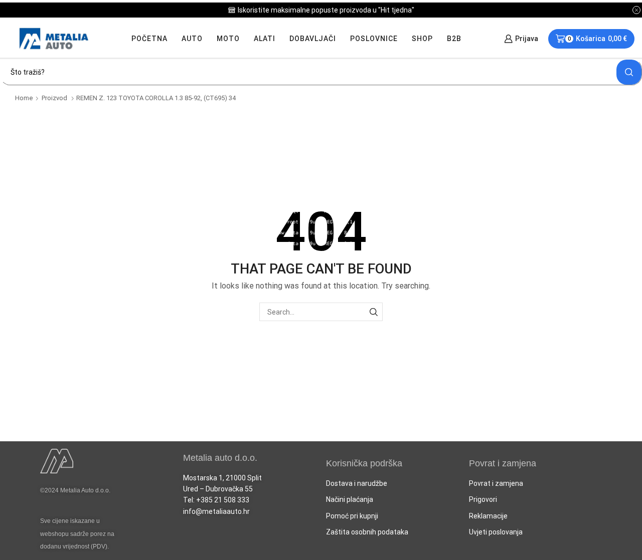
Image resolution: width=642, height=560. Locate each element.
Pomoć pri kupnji (352, 516)
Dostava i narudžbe (356, 483)
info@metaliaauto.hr (216, 511)
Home (24, 98)
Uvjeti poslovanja (496, 532)
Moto (228, 39)
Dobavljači (312, 39)
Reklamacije (488, 516)
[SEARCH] (373, 312)
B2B (454, 39)
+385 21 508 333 (222, 500)
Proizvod (54, 98)
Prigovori (483, 499)
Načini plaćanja (349, 499)
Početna (149, 39)
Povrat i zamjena (496, 483)
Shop (422, 39)
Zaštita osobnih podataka (367, 532)
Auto (192, 39)
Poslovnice (374, 39)
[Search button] (628, 72)
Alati (264, 39)
